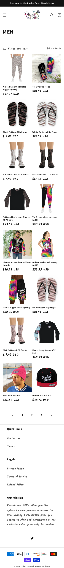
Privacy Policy (15, 469)
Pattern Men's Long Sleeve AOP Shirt (16, 218)
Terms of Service (17, 477)
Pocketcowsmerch (27, 566)
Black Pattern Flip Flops (15, 132)
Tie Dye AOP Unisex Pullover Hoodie (17, 263)
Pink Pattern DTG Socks (15, 350)
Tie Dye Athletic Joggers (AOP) (44, 218)
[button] (4, 15)
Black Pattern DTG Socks (45, 174)
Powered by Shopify (42, 566)
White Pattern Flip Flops (44, 132)
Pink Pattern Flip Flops (44, 307)
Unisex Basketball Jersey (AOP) (44, 263)
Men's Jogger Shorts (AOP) (16, 307)
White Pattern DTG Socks (16, 174)
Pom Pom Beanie (11, 395)
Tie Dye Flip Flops (41, 86)
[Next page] (51, 416)
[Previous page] (13, 416)
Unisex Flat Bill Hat (42, 395)
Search (11, 446)
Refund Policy (15, 485)
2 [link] (32, 415)
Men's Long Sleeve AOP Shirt (44, 351)
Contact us (13, 438)
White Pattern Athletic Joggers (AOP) (14, 88)
